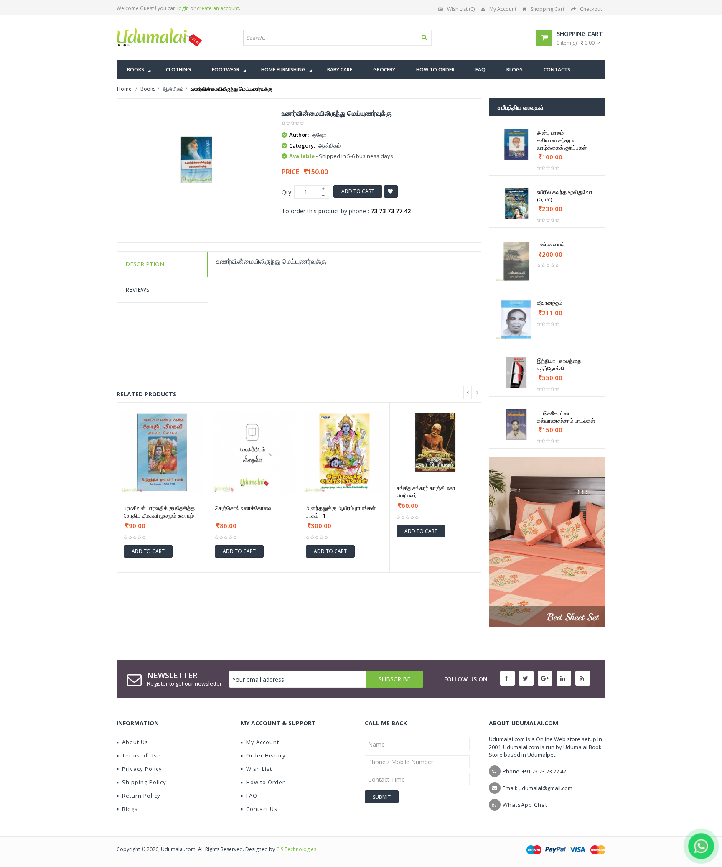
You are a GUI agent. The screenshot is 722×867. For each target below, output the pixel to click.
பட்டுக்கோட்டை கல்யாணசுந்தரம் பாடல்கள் (566, 416)
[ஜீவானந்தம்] (516, 319)
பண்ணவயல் (551, 244)
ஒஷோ (319, 134)
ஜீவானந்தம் (549, 302)
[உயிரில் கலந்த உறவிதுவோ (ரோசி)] (516, 203)
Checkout (591, 9)
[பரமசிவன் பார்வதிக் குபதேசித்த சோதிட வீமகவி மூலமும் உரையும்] (162, 452)
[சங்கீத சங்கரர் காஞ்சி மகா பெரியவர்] (435, 442)
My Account (502, 9)
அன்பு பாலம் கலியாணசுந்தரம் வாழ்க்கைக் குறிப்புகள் (562, 140)
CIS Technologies (296, 849)
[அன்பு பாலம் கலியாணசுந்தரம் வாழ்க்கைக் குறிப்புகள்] (516, 144)
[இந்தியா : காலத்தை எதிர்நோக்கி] (516, 372)
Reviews (137, 289)
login (183, 8)
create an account (218, 8)
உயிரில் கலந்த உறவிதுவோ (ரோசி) (564, 195)
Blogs (130, 809)
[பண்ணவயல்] (516, 261)
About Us (135, 742)
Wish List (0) (461, 9)
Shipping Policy (144, 782)
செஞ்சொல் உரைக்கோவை (243, 508)
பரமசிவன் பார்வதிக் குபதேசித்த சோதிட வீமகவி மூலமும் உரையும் (159, 511)
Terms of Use (141, 755)
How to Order (265, 782)
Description (144, 264)
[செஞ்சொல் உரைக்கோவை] (253, 452)
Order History (266, 755)
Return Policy (141, 795)
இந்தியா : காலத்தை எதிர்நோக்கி (559, 364)
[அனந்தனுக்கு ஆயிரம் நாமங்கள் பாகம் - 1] (344, 452)
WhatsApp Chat (525, 804)
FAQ (251, 795)
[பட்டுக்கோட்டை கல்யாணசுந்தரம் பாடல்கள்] (516, 424)
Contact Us (261, 809)
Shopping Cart (547, 9)
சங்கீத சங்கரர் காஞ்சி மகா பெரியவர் (426, 491)
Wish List (259, 769)
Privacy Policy (142, 769)
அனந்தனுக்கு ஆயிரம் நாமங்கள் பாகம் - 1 (341, 511)
